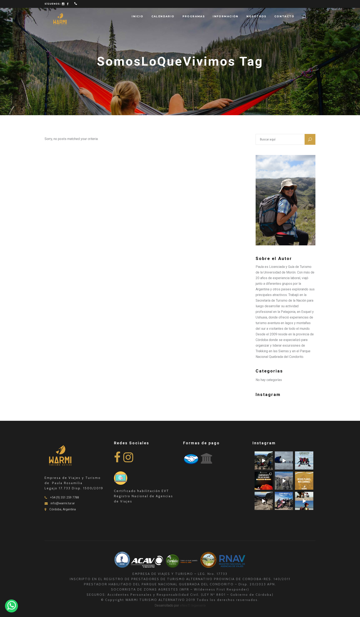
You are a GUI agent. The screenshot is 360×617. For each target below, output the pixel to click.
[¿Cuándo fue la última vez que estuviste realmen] (284, 481)
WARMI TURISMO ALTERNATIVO (155, 600)
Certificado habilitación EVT (141, 491)
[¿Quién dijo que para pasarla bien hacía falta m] (304, 460)
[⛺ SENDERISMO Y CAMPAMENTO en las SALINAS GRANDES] (264, 481)
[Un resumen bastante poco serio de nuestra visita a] (284, 460)
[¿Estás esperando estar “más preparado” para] (264, 460)
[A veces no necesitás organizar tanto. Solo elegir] (304, 481)
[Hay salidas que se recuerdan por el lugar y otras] (284, 501)
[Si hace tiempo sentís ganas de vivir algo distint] (304, 501)
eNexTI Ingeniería (193, 605)
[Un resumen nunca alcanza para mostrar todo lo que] (264, 501)
